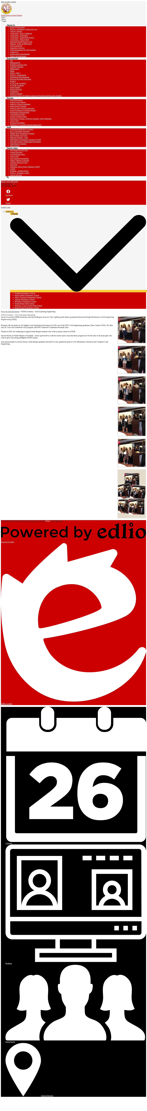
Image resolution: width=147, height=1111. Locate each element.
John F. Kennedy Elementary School (28, 297)
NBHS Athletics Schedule (19, 161)
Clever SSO (14, 121)
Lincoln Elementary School (25, 299)
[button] (11, 25)
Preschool (13, 165)
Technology (14, 92)
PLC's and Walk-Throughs (20, 131)
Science (13, 81)
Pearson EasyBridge (17, 123)
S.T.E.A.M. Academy (18, 83)
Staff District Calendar (18, 144)
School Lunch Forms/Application (22, 108)
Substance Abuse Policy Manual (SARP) (25, 167)
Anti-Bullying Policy (17, 115)
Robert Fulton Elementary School (27, 308)
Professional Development (19, 77)
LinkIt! (12, 169)
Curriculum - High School (19, 40)
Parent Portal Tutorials (18, 106)
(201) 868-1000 (56, 521)
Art (11, 61)
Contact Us (14, 52)
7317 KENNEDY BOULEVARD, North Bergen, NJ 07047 (23, 521)
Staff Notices (15, 146)
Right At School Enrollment (20, 104)
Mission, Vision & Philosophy (21, 44)
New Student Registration (19, 159)
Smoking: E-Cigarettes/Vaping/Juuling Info (25, 125)
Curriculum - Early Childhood (21, 33)
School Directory (16, 46)
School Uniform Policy (18, 117)
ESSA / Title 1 (15, 73)
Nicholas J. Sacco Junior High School (28, 306)
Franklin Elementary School (25, 293)
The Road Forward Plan (19, 150)
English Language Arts (18, 65)
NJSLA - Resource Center (19, 173)
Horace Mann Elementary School (27, 295)
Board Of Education (17, 27)
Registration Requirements (19, 113)
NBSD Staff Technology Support (22, 133)
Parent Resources (16, 100)
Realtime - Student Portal (19, 171)
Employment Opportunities (20, 54)
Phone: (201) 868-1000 (9, 182)
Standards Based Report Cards (21, 42)
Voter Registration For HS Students (23, 50)
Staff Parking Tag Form (18, 136)
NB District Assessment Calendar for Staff (25, 140)
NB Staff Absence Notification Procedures (25, 142)
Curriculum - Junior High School (22, 38)
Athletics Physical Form (18, 163)
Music (12, 71)
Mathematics (14, 69)
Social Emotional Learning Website (23, 110)
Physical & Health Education (20, 79)
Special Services (16, 89)
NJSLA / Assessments (18, 75)
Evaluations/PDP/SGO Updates (21, 129)
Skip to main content (8, 2)
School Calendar (16, 31)
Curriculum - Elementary (19, 36)
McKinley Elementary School (25, 301)
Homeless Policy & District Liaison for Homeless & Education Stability (36, 96)
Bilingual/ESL (15, 63)
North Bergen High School (24, 304)
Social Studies (15, 87)
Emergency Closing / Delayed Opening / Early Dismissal (30, 119)
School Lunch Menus (18, 102)
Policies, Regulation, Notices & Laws (23, 29)
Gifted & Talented (16, 67)
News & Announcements (10, 312)
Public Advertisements (18, 56)
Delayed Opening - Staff (19, 138)
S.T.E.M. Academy (17, 85)
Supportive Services (17, 48)
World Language (16, 94)
